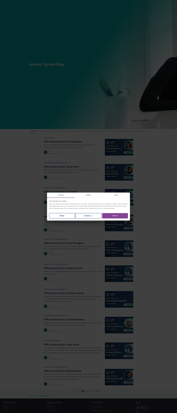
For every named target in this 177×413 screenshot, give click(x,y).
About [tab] (116, 195)
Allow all (115, 215)
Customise (87, 215)
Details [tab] (88, 195)
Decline (62, 215)
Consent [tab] (61, 195)
